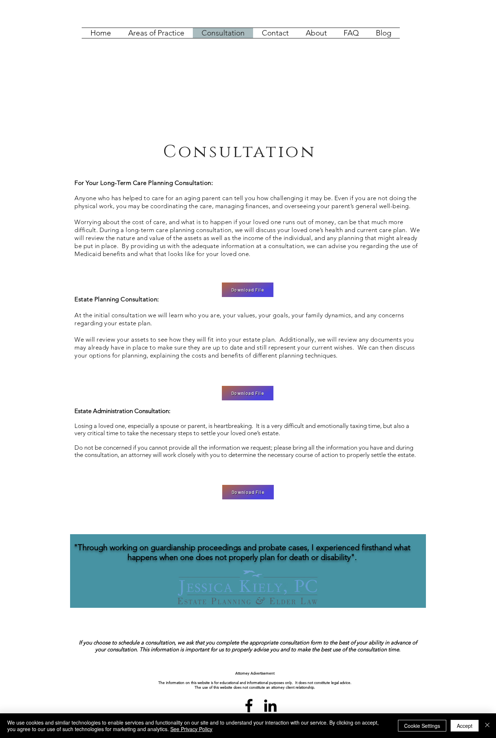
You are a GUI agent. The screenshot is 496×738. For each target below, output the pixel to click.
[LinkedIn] (270, 705)
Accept (464, 725)
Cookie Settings (422, 725)
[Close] (487, 725)
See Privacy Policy (191, 729)
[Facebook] (249, 705)
